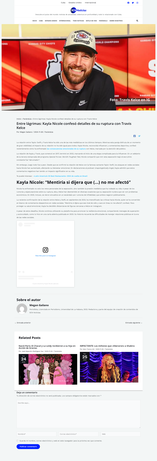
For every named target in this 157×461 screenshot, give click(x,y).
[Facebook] (128, 3)
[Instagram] (137, 3)
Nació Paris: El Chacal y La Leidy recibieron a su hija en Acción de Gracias (47, 346)
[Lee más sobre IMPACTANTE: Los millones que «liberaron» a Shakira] (109, 367)
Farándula (49, 132)
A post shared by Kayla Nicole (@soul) (45, 283)
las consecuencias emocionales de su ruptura (66, 149)
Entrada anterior (23, 323)
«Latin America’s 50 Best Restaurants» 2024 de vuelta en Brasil (60, 176)
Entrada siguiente (133, 323)
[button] (137, 21)
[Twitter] (133, 3)
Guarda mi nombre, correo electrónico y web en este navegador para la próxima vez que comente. (61, 441)
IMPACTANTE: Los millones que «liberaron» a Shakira (107, 345)
